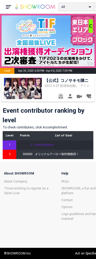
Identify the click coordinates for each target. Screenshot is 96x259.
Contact (67, 200)
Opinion (67, 207)
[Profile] (70, 96)
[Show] (79, 97)
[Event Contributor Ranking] (60, 96)
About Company (15, 181)
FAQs (65, 181)
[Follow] (88, 96)
